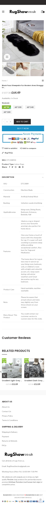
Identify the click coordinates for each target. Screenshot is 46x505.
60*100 (18, 107)
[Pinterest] (22, 167)
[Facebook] (9, 167)
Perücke (10, 479)
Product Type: (8, 164)
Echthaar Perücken (16, 482)
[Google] (16, 167)
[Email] (19, 167)
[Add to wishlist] (18, 362)
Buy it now (23, 128)
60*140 (30, 107)
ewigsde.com (21, 477)
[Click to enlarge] (7, 57)
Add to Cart (22, 122)
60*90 (6, 107)
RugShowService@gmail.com (18, 466)
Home (4, 81)
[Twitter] (12, 167)
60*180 (7, 112)
